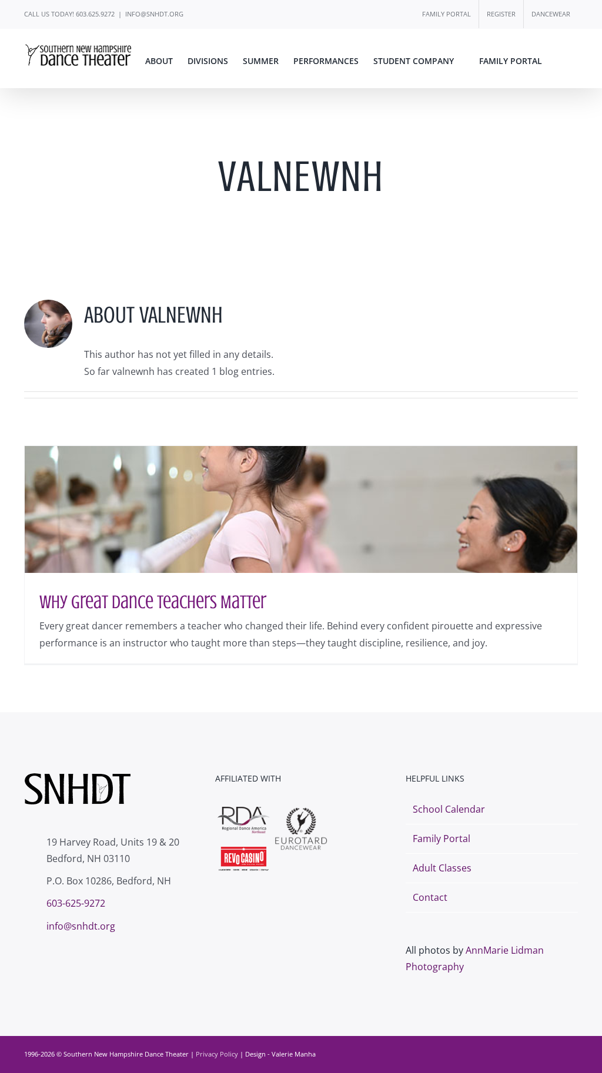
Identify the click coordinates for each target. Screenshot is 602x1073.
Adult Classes (442, 867)
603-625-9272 (75, 903)
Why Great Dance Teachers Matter (152, 602)
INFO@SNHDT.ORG (154, 13)
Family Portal (441, 838)
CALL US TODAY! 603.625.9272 (69, 13)
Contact (430, 897)
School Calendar (449, 809)
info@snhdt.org (80, 926)
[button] (560, 61)
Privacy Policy (217, 1053)
